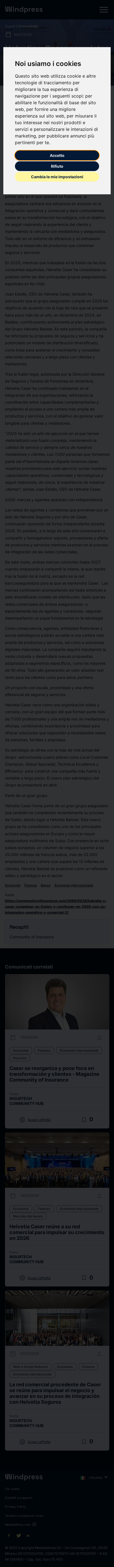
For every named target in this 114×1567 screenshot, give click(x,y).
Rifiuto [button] (57, 166)
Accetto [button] (57, 155)
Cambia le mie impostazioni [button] (57, 176)
